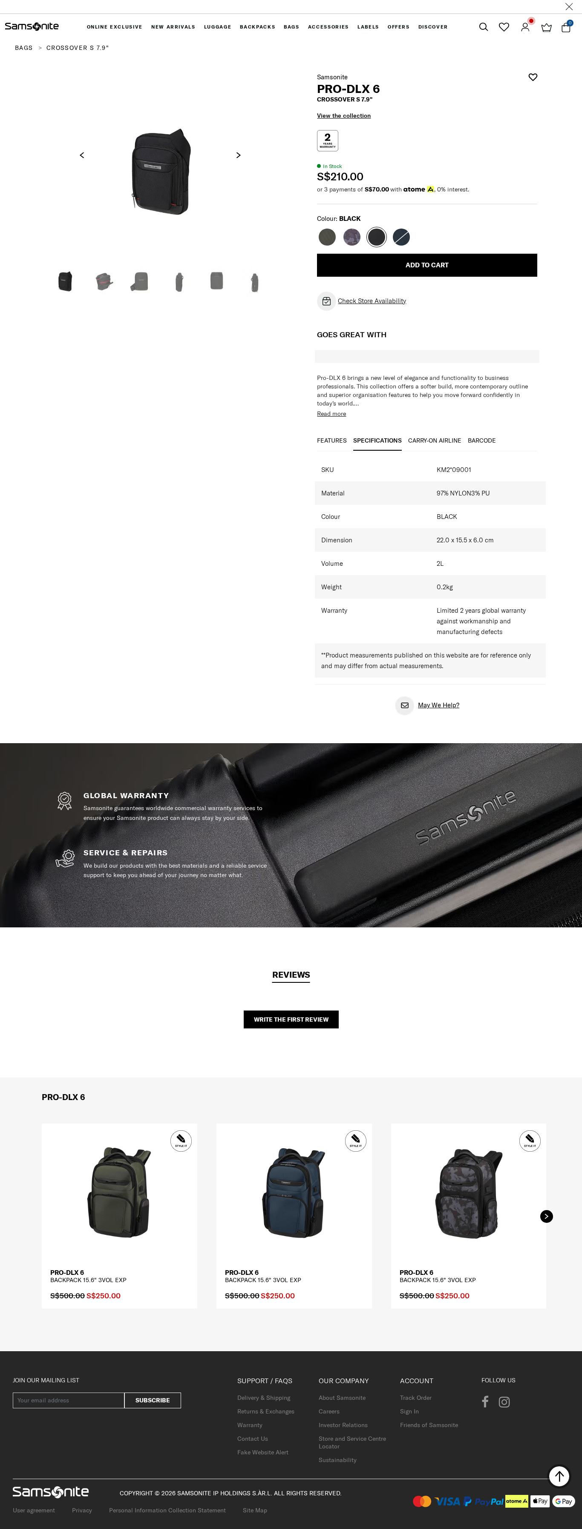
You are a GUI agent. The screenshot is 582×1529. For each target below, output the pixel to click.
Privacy (82, 1510)
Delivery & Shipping (263, 1398)
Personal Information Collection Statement (167, 1510)
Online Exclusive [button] (115, 27)
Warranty (249, 1425)
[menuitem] (115, 27)
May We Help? (438, 705)
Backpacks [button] (257, 27)
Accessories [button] (328, 27)
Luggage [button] (218, 27)
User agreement (34, 1510)
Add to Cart (427, 265)
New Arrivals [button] (173, 27)
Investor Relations (343, 1425)
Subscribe (152, 1400)
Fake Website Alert (262, 1452)
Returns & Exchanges (265, 1411)
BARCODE (482, 440)
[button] (546, 1216)
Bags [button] (292, 27)
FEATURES (332, 440)
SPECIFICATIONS (377, 440)
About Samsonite (342, 1398)
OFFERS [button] (399, 27)
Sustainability (338, 1460)
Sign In (409, 1411)
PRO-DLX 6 (67, 1272)
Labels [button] (368, 27)
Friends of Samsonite (429, 1425)
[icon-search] (483, 27)
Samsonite (332, 77)
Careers (329, 1411)
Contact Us (252, 1438)
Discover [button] (433, 27)
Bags (24, 48)
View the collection (344, 115)
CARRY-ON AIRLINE (434, 440)
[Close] (569, 6)
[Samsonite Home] (32, 27)
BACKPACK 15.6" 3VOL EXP (88, 1280)
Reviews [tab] (291, 974)
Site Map (255, 1510)
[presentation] (82, 155)
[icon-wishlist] (503, 27)
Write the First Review (291, 1019)
